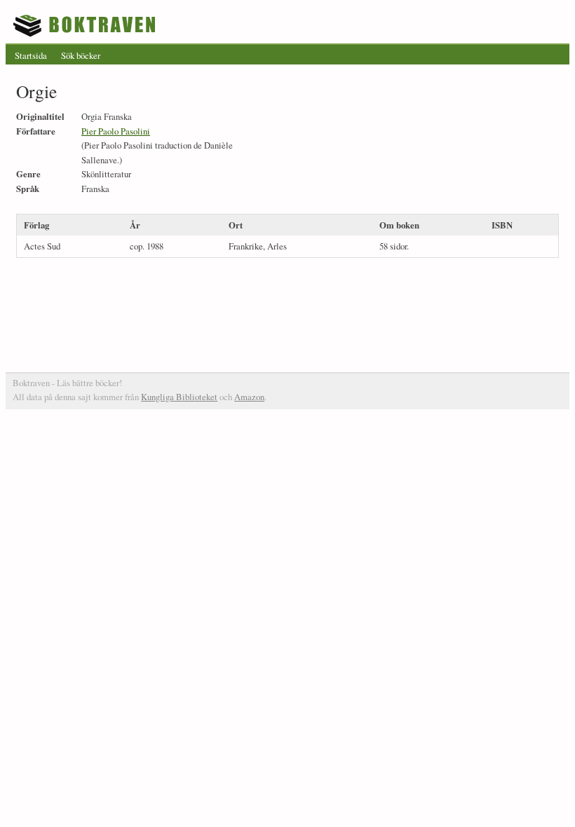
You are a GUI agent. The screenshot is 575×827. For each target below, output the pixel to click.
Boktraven (86, 25)
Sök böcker (80, 55)
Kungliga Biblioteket (179, 396)
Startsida (31, 55)
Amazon (249, 396)
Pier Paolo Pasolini (115, 131)
